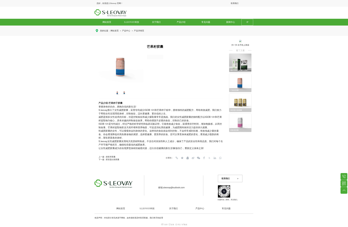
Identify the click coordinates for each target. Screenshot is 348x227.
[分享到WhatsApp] (220, 158)
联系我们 (234, 3)
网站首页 (106, 22)
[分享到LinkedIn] (215, 158)
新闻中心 (230, 22)
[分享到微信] (198, 158)
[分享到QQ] (187, 158)
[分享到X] (209, 158)
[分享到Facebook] (204, 158)
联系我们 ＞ (230, 178)
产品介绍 (181, 22)
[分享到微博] (193, 158)
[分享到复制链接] (177, 158)
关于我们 (156, 22)
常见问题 (205, 22)
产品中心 (199, 208)
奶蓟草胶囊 (110, 156)
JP (247, 22)
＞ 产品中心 (124, 31)
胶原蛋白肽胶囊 (112, 159)
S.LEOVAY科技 (131, 22)
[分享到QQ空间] (182, 158)
